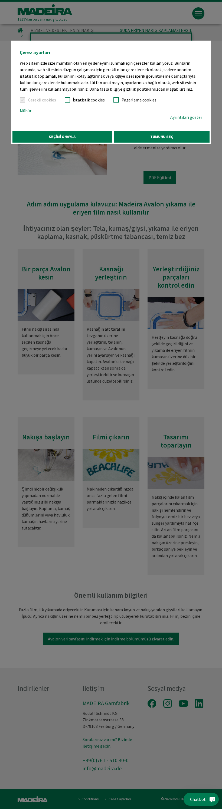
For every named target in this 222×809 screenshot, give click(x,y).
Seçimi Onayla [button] (62, 136)
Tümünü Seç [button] (161, 136)
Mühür (25, 110)
